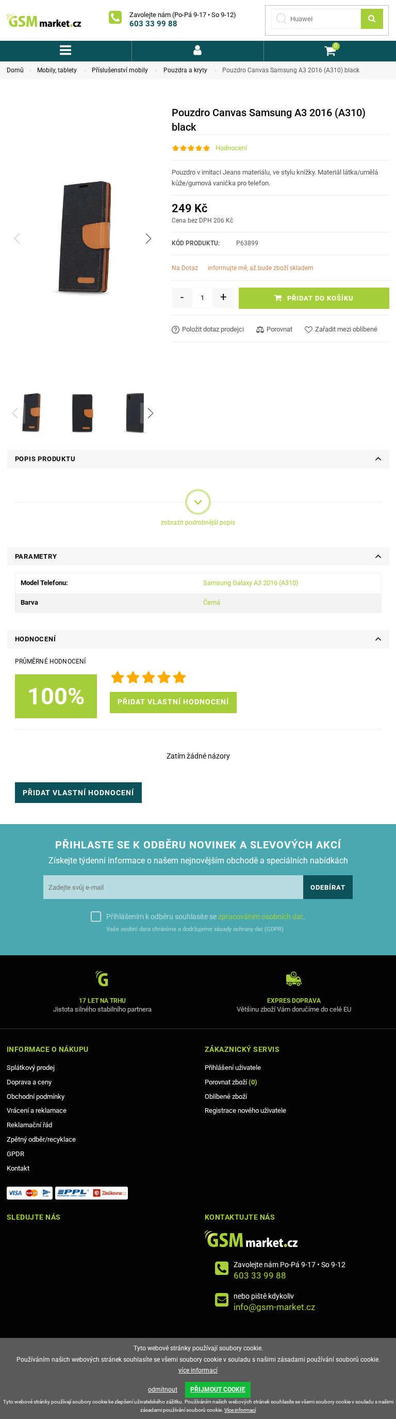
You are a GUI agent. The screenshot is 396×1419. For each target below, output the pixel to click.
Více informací (240, 1410)
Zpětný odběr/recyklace (41, 1139)
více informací (198, 1370)
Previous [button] (15, 413)
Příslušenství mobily (120, 70)
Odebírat (327, 887)
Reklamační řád (29, 1125)
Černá (211, 602)
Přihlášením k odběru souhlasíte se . (205, 916)
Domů (15, 70)
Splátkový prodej (31, 1067)
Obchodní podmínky (35, 1096)
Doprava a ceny (29, 1082)
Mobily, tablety (57, 70)
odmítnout (162, 1389)
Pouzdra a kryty (185, 70)
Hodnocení (231, 148)
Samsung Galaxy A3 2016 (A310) (251, 583)
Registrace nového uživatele (245, 1110)
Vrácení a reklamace (37, 1110)
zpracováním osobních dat (260, 916)
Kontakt (18, 1168)
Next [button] (150, 413)
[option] (31, 413)
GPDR (15, 1154)
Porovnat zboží (231, 1082)
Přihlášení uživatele (233, 1067)
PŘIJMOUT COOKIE (217, 1389)
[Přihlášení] (197, 51)
